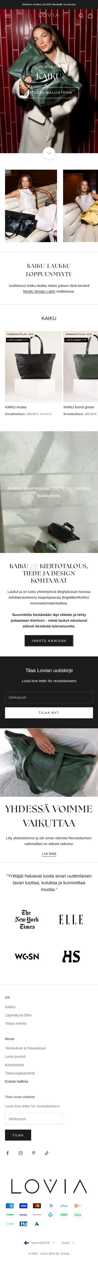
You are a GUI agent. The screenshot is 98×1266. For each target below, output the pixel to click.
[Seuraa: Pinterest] (33, 1153)
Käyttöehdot (14, 1065)
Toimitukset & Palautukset (25, 1048)
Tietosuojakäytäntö (20, 1073)
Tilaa (18, 1135)
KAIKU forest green (79, 407)
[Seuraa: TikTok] (46, 1153)
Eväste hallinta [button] (16, 1081)
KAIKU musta (15, 407)
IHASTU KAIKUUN (49, 641)
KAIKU (10, 1007)
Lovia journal (15, 1056)
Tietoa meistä (15, 1023)
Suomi (65, 1242)
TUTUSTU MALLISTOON (49, 92)
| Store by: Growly (58, 1253)
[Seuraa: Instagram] (20, 1153)
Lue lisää (49, 853)
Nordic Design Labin (39, 291)
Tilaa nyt (49, 713)
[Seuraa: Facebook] (7, 1153)
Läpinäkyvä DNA (18, 1015)
